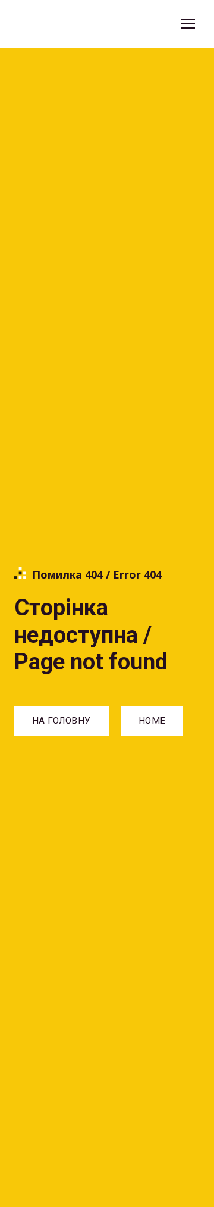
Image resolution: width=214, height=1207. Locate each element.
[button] (61, 721)
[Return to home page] (68, 24)
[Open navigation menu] (188, 24)
